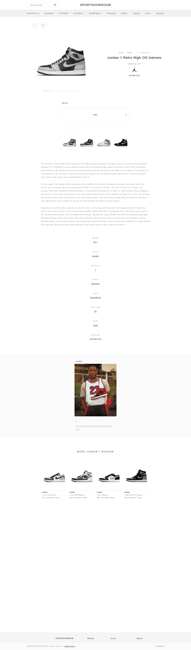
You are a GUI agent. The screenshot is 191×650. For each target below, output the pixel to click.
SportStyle (95, 297)
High (95, 325)
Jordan (129, 52)
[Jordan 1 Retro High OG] (69, 142)
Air (95, 311)
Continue (160, 646)
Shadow (95, 284)
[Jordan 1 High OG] (86, 142)
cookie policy (69, 646)
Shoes (121, 52)
